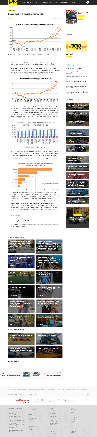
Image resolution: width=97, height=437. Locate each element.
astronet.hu (52, 410)
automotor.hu (53, 412)
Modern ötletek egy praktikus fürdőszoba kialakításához (76, 87)
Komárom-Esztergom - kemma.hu (16, 426)
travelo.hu (52, 420)
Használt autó (12, 10)
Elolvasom (69, 56)
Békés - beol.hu (12, 413)
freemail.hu (73, 419)
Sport (31, 2)
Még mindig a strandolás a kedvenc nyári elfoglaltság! (76, 72)
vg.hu (30, 428)
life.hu (72, 410)
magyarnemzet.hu (33, 416)
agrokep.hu (31, 429)
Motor (40, 2)
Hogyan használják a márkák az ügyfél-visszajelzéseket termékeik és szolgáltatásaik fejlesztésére (77, 92)
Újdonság (45, 2)
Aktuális (56, 2)
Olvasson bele (81, 15)
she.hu (72, 412)
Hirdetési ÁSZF (60, 389)
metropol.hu (73, 409)
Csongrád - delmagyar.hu (14, 416)
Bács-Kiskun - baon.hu (14, 410)
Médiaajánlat (22, 389)
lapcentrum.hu (74, 423)
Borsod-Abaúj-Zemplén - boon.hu (16, 414)
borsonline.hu (53, 433)
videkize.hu (52, 424)
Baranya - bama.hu (13, 412)
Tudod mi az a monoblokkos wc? (74, 68)
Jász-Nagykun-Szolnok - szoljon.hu (16, 424)
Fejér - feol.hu (12, 419)
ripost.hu (72, 408)
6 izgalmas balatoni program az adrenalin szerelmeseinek (76, 77)
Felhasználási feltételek (36, 389)
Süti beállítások (83, 389)
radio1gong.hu (74, 431)
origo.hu (31, 421)
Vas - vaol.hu (12, 433)
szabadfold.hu (32, 418)
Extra (27, 2)
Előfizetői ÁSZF (71, 389)
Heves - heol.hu (12, 423)
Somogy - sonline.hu (13, 428)
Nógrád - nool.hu (12, 427)
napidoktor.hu (53, 417)
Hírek (23, 2)
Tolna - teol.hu (12, 431)
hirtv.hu (31, 419)
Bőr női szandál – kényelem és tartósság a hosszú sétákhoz (76, 82)
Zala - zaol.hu (32, 409)
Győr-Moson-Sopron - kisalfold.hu (16, 420)
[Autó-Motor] (12, 2)
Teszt (36, 2)
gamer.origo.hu (53, 414)
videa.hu (72, 422)
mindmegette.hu (53, 419)
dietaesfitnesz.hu (54, 421)
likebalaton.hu (53, 416)
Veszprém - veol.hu (33, 408)
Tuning (51, 2)
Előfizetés (72, 2)
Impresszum (12, 389)
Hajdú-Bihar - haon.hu (14, 421)
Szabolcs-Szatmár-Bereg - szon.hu (16, 430)
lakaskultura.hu (53, 413)
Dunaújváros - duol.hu (14, 417)
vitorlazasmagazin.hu (54, 423)
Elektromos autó (64, 2)
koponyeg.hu (73, 421)
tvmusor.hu (52, 426)
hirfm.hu (72, 432)
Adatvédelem (50, 389)
